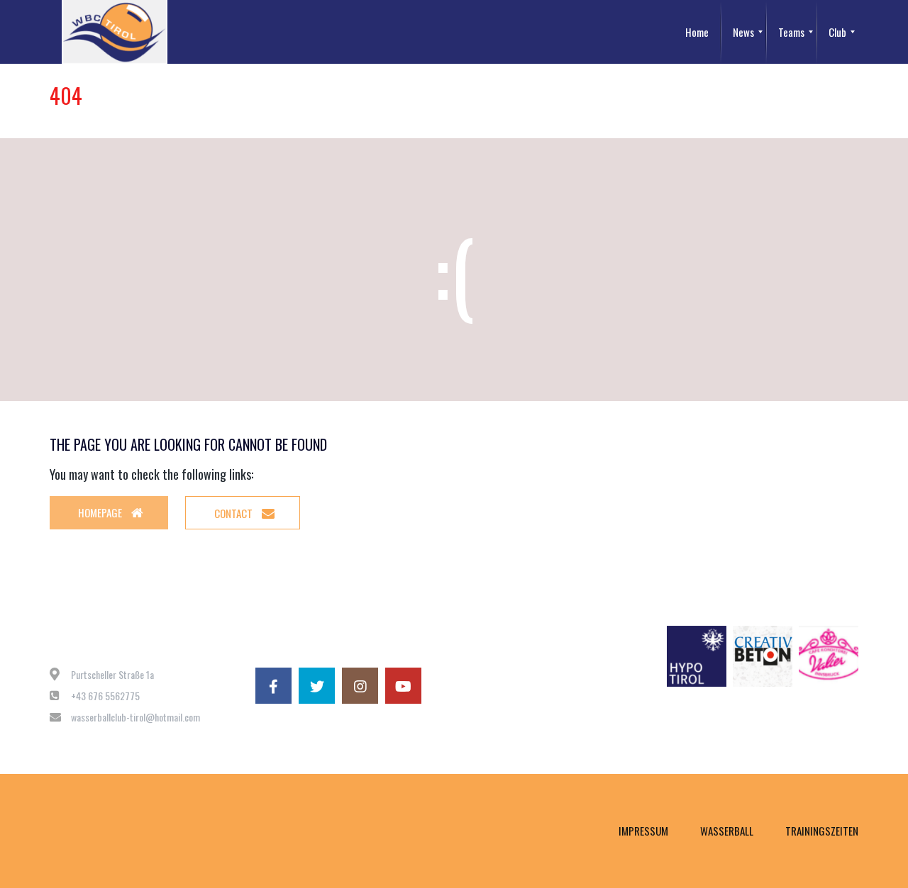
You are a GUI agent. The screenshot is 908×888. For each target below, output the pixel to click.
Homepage (101, 512)
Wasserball (726, 830)
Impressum (643, 830)
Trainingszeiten (821, 830)
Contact (234, 513)
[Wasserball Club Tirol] (114, 32)
